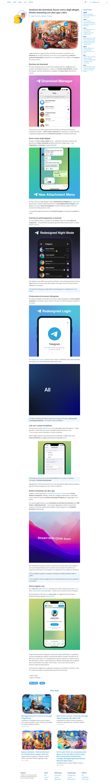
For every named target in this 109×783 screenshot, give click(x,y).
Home (9, 2)
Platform (84, 773)
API (25, 2)
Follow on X (95, 2)
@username (47, 428)
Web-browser (71, 779)
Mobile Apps (58, 773)
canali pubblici (36, 591)
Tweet (42, 683)
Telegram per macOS (37, 359)
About (46, 773)
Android (56, 777)
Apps (20, 2)
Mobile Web (57, 779)
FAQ (14, 2)
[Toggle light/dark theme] (106, 2)
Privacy (46, 777)
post (76, 589)
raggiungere (76, 201)
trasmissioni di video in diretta (57, 493)
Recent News (87, 9)
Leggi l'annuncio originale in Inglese (41, 16)
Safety (31, 2)
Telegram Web (49, 596)
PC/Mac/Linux (71, 775)
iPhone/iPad (57, 775)
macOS (70, 777)
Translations (85, 777)
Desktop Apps (72, 773)
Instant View (85, 779)
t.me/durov (45, 589)
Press (45, 779)
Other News (54, 691)
